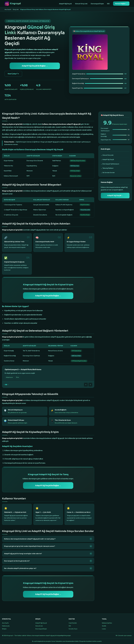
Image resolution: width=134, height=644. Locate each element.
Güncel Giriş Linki (81, 4)
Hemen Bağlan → (121, 3)
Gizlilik (104, 626)
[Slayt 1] (4, 384)
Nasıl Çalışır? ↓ (13, 74)
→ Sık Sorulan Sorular (108, 172)
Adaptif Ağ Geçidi (65, 4)
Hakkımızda (6, 626)
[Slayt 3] (7, 384)
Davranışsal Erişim (97, 4)
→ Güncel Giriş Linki (107, 155)
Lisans (104, 629)
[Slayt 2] (6, 384)
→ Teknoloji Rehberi (107, 168)
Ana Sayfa (8, 9)
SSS (108, 4)
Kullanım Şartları (107, 623)
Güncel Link (39, 626)
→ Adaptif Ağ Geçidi (107, 159)
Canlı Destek (73, 623)
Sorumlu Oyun (73, 629)
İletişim (4, 629)
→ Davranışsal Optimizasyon (110, 164)
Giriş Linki (16, 9)
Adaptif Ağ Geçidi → (115, 195)
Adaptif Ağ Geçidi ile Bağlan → (35, 66)
